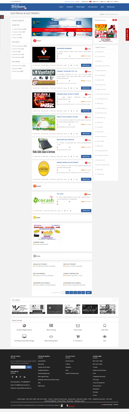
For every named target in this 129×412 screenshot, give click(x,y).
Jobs (102, 7)
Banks (85, 399)
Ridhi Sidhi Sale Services (65, 140)
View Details (86, 65)
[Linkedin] (24, 377)
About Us (97, 1)
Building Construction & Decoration (48, 379)
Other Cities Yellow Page (70, 26)
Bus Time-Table (97, 364)
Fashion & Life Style (44, 367)
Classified (69, 7)
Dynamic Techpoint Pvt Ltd (67, 71)
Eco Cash (60, 194)
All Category (56, 19)
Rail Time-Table (97, 361)
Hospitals (68, 367)
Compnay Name (38, 242)
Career (104, 1)
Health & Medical (43, 370)
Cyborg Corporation (71, 273)
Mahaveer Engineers (64, 48)
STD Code (96, 379)
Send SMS (53, 65)
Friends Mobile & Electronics (67, 162)
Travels (67, 364)
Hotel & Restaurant (43, 373)
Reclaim (60, 65)
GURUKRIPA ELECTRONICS (41, 283)
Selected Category (67, 19)
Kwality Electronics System (67, 117)
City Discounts (92, 7)
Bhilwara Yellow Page (55, 26)
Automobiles (42, 361)
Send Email (45, 65)
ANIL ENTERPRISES (39, 273)
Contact (111, 1)
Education (41, 364)
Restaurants (71, 399)
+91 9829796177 (16, 1)
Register (86, 1)
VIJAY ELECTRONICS (69, 264)
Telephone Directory (99, 376)
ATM (66, 370)
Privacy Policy (97, 386)
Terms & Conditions (99, 383)
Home (61, 7)
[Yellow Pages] (37, 22)
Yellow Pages (80, 7)
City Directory (69, 361)
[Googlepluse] (20, 377)
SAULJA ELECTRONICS (40, 264)
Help (117, 1)
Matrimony (111, 7)
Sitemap (95, 392)
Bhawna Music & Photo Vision (68, 94)
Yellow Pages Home (83, 30)
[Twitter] (16, 377)
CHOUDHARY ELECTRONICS (72, 283)
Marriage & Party (43, 376)
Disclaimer (96, 389)
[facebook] (12, 377)
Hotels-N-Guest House (72, 373)
